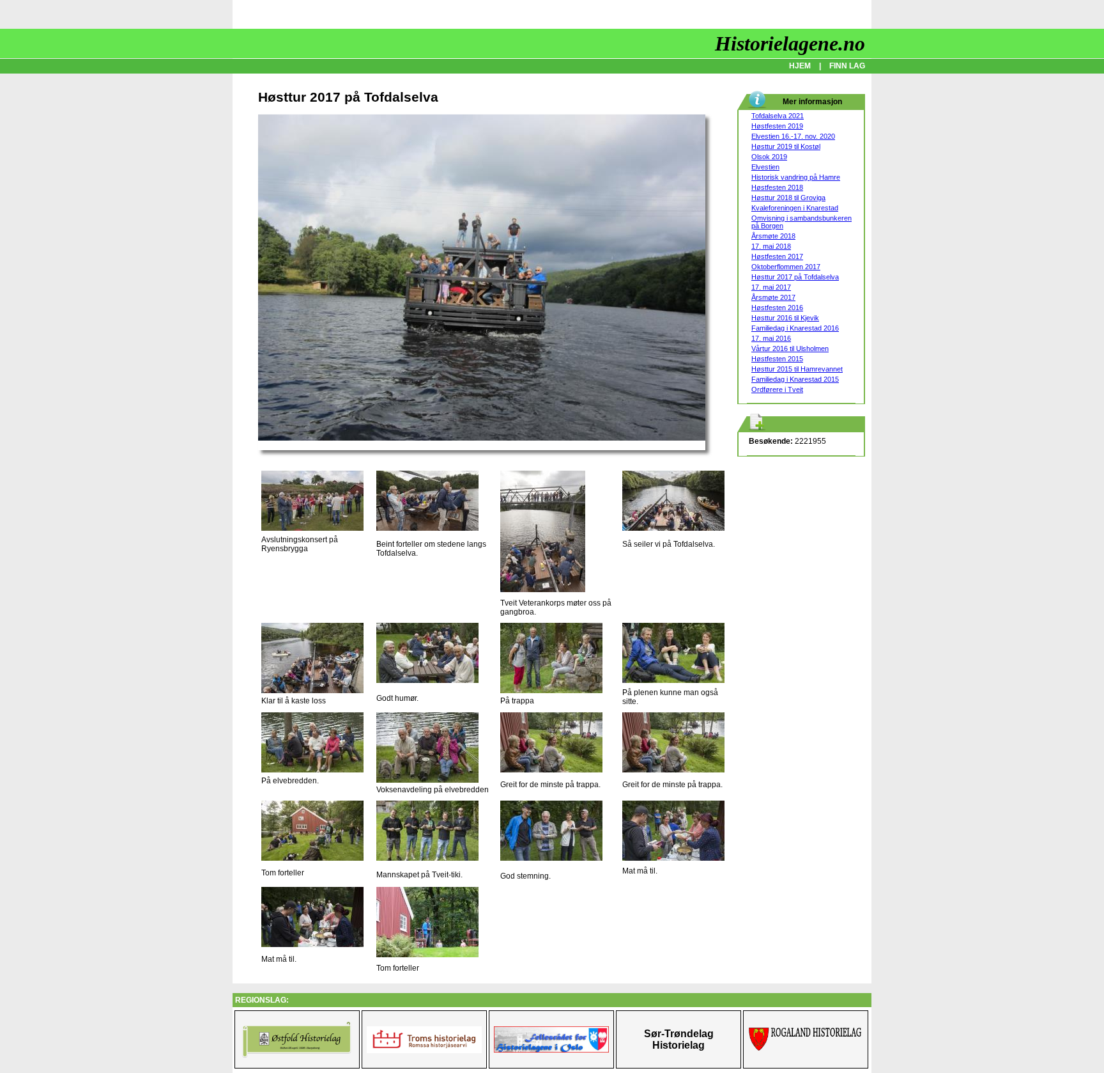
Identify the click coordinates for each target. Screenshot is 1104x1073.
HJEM (800, 65)
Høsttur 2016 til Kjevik (785, 318)
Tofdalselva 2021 (777, 116)
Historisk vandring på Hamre (795, 177)
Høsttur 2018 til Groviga (788, 197)
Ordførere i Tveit (777, 389)
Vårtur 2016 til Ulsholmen (790, 348)
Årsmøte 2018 (773, 236)
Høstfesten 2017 (777, 256)
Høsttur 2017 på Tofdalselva (795, 277)
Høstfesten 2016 (777, 307)
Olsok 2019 (769, 157)
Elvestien (765, 167)
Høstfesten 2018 (777, 187)
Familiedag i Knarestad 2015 (795, 379)
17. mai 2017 (771, 287)
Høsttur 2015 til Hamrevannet (797, 369)
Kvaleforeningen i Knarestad (794, 208)
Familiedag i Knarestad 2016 (795, 328)
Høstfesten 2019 (777, 126)
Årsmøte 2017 (773, 297)
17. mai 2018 (771, 246)
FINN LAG (847, 65)
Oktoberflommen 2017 (785, 266)
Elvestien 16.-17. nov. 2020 (793, 136)
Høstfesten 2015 (777, 359)
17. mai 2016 (771, 338)
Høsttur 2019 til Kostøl (785, 146)
